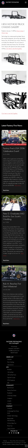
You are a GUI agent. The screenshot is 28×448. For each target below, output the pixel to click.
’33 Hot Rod (10, 372)
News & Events (11, 428)
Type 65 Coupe (11, 377)
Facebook (9, 393)
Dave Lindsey (20, 31)
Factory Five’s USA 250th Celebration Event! (14, 149)
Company (9, 406)
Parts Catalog (10, 362)
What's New (5, 33)
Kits (7, 367)
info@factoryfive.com (14, 350)
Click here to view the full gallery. (14, 48)
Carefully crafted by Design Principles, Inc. (16, 444)
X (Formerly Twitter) (11, 395)
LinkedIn (9, 401)
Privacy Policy (13, 440)
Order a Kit (9, 357)
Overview (9, 408)
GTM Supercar (11, 380)
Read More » (18, 185)
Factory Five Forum (11, 390)
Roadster (9, 369)
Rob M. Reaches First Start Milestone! (12, 285)
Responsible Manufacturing (11, 419)
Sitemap (5, 440)
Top (26, 446)
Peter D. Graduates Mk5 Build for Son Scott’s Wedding (13, 216)
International (10, 364)
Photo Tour (9, 426)
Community (10, 385)
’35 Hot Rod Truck (11, 375)
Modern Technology (12, 415)
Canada (9, 359)
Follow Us (14, 431)
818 (8, 383)
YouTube (9, 403)
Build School (10, 387)
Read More (6, 190)
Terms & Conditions (20, 440)
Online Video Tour (11, 423)
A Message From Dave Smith (13, 412)
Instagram (9, 398)
